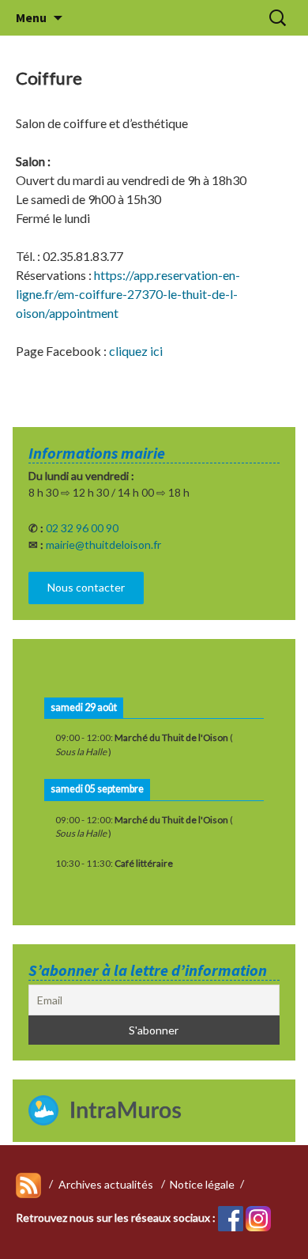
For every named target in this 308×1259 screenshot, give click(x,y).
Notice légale (202, 1183)
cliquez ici (136, 350)
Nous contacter (86, 587)
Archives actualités (105, 1183)
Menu (31, 17)
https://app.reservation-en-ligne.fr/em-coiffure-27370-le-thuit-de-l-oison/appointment (128, 293)
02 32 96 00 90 (82, 528)
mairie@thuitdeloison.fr (103, 544)
